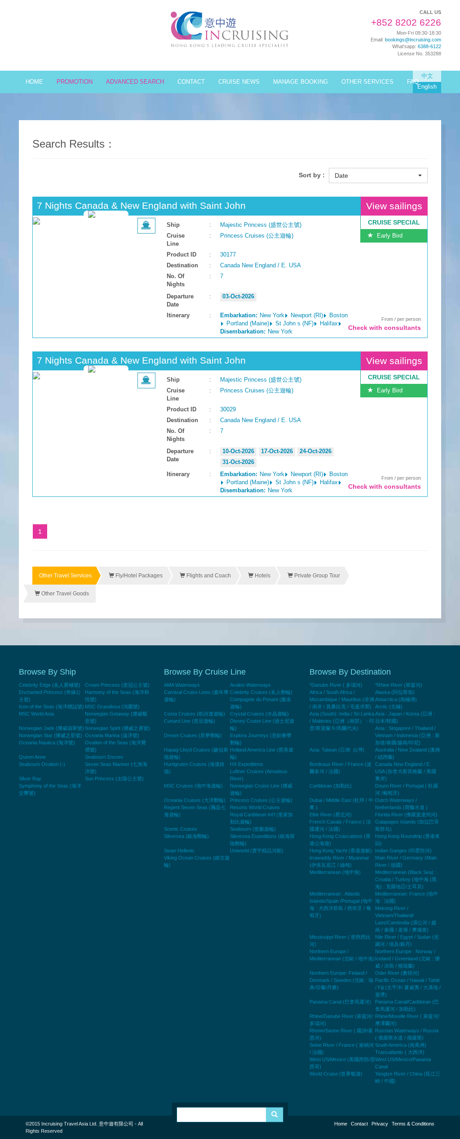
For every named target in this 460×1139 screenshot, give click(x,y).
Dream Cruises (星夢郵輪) (193, 735)
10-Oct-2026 (238, 451)
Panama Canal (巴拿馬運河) (340, 1001)
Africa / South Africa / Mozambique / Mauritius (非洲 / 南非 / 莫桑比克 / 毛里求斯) (342, 699)
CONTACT (191, 82)
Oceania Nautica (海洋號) (47, 742)
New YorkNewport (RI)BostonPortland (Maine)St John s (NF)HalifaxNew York (284, 323)
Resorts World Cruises (255, 807)
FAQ (413, 82)
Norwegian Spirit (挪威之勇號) (117, 728)
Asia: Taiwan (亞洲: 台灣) (337, 749)
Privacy (380, 1123)
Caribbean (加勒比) (331, 785)
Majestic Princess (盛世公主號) (260, 225)
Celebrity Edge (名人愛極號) (49, 685)
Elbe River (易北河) (331, 814)
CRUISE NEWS (239, 82)
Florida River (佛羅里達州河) (406, 814)
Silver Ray (30, 778)
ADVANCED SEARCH (135, 82)
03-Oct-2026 (238, 296)
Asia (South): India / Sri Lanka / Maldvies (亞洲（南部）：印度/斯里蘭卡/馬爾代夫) (342, 721)
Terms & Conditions (413, 1123)
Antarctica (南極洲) (396, 699)
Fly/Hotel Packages (138, 575)
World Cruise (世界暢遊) (336, 1073)
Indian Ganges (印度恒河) (403, 850)
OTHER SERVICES (367, 82)
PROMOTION (75, 82)
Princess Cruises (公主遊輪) (256, 236)
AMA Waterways (182, 685)
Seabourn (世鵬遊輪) (253, 829)
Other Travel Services (65, 575)
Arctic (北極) (388, 706)
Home (340, 1123)
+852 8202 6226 (406, 22)
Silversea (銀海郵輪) (186, 836)
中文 (427, 76)
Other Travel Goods (64, 593)
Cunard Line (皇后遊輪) (189, 721)
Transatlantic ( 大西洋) (400, 1052)
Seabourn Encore (104, 757)
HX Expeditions (246, 764)
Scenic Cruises (180, 829)
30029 (228, 409)
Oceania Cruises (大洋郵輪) (195, 800)
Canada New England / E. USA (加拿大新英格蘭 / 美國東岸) (405, 771)
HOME (34, 82)
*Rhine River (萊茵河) (398, 685)
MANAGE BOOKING (300, 82)
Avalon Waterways (250, 685)
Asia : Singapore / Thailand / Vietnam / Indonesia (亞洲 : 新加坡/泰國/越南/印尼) (407, 735)
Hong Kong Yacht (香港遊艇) (341, 850)
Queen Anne (32, 757)
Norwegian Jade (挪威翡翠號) (51, 728)
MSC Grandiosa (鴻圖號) (112, 706)
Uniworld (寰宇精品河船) (256, 850)
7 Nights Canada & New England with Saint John (141, 205)
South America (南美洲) (400, 1045)
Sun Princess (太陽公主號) (114, 778)
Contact (359, 1123)
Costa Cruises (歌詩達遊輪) (194, 713)
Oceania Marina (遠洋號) (112, 735)
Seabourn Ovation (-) (42, 764)
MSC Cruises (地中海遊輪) (193, 785)
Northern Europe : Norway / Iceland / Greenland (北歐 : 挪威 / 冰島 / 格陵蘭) (407, 958)
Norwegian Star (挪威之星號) (50, 735)
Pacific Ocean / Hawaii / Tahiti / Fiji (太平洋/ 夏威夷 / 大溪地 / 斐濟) (408, 987)
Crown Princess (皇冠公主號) (117, 685)
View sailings (394, 206)
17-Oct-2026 (277, 451)
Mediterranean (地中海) (335, 872)
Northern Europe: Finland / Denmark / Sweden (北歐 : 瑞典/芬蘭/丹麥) (341, 980)
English (427, 87)
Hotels (261, 575)
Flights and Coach (208, 575)
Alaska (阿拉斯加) (395, 692)
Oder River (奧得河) (397, 973)
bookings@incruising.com (413, 39)
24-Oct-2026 (316, 451)
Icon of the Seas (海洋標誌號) (51, 706)
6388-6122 (429, 46)
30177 (228, 255)
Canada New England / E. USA (260, 265)
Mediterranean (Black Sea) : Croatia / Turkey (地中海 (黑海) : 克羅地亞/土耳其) (406, 879)
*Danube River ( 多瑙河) (336, 685)
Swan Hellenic (179, 850)
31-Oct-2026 (238, 462)
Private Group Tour (316, 575)
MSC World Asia (36, 713)
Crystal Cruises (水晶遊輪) (259, 713)
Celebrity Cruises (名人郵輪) (261, 692)
